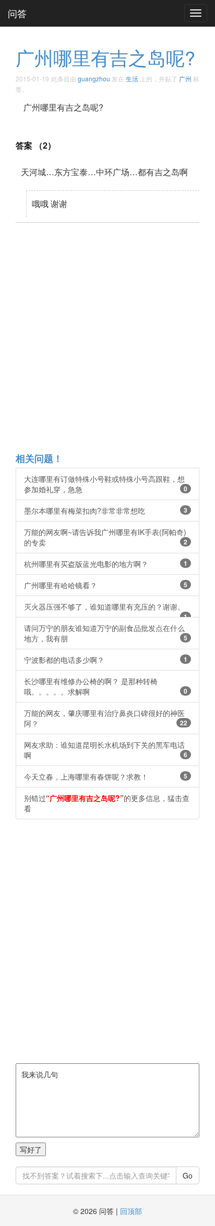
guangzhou (94, 78)
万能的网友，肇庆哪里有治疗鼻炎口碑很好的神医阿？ (105, 718)
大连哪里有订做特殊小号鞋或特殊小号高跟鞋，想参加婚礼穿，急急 (105, 484)
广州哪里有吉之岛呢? (105, 57)
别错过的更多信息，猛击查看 (106, 803)
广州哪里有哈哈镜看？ (105, 585)
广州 (185, 78)
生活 (132, 78)
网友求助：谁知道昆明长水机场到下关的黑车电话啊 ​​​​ (105, 749)
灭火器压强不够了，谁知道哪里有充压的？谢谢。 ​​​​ (105, 609)
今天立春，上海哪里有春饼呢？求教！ (105, 776)
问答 (17, 13)
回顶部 (131, 1211)
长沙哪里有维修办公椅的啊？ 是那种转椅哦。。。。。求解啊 (105, 686)
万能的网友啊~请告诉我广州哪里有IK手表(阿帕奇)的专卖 (105, 537)
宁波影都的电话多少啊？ (105, 659)
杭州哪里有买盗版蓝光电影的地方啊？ (105, 564)
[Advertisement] (107, 336)
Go (188, 1175)
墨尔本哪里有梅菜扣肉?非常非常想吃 (105, 510)
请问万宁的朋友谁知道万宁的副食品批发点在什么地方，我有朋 (105, 633)
